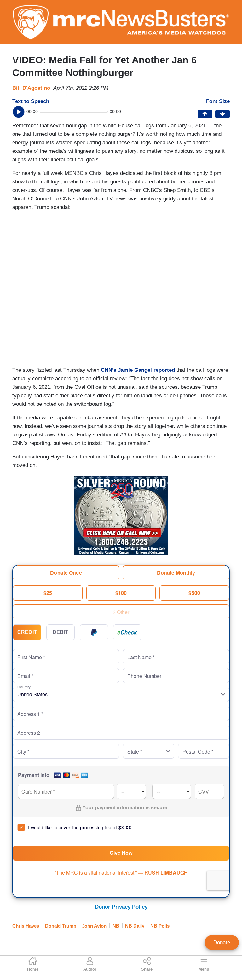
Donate (221, 942)
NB (115, 925)
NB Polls (160, 925)
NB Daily (134, 925)
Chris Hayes (25, 925)
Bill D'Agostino (31, 88)
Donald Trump (60, 925)
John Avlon (94, 925)
